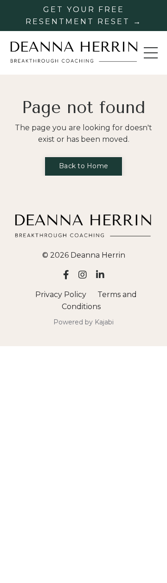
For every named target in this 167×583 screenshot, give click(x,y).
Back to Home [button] (83, 166)
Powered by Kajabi (83, 322)
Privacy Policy (60, 294)
